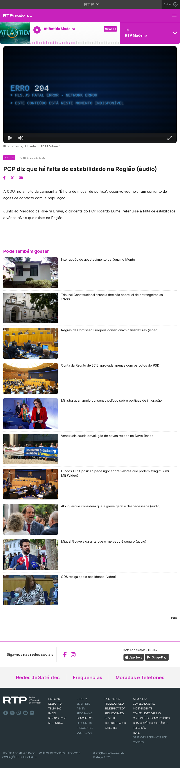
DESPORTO (54, 704)
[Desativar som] (21, 138)
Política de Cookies (52, 753)
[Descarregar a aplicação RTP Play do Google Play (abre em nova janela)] (157, 657)
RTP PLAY (82, 699)
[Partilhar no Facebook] (4, 177)
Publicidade (28, 757)
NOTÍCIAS (54, 699)
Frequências (87, 677)
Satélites (111, 728)
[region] (90, 94)
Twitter (12, 713)
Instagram (18, 713)
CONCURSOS (84, 718)
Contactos (84, 732)
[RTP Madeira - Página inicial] (15, 15)
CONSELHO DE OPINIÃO (147, 713)
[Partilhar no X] (12, 177)
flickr (32, 713)
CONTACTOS (112, 699)
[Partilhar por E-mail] (21, 177)
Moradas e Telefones (139, 677)
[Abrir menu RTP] (90, 4)
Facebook (5, 713)
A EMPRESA (140, 699)
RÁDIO (52, 713)
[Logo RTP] (22, 700)
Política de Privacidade (19, 753)
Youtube (25, 713)
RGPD (136, 732)
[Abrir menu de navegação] (176, 15)
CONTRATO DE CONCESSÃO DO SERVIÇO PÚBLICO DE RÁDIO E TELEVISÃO (151, 723)
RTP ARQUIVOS (57, 718)
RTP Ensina (55, 723)
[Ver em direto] (15, 33)
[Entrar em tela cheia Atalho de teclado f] (169, 138)
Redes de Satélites (38, 677)
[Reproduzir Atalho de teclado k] (10, 138)
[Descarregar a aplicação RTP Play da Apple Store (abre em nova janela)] (133, 657)
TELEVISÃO (54, 708)
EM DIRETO (83, 704)
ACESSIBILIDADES (115, 723)
